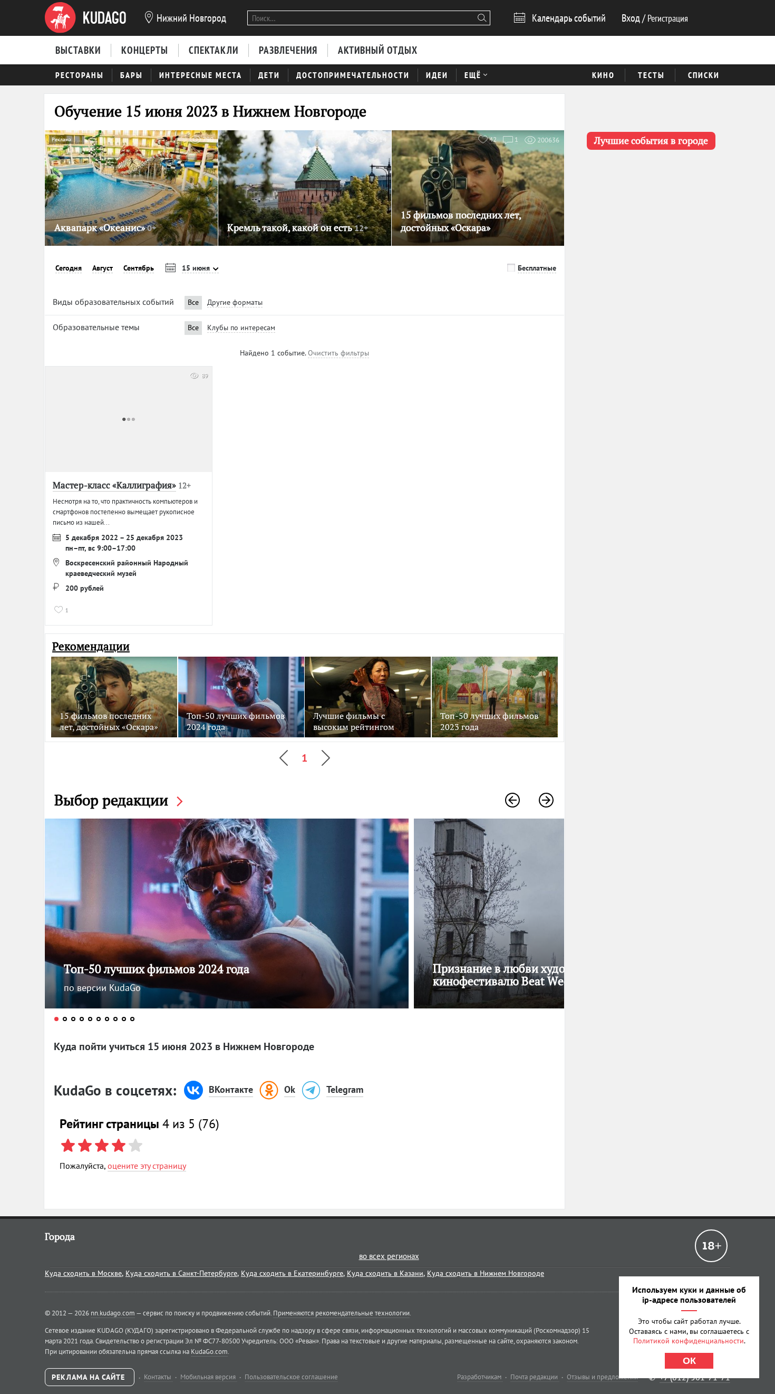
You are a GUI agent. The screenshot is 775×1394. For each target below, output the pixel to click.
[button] (512, 800)
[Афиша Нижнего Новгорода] (85, 18)
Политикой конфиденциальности (688, 1340)
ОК (689, 1360)
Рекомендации (91, 646)
